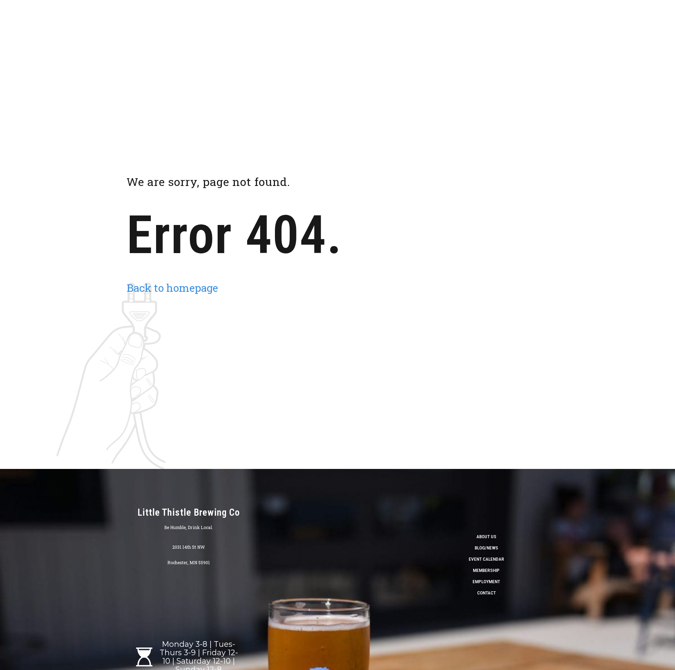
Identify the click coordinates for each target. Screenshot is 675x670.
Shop (461, 17)
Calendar (556, 17)
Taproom (488, 17)
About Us (434, 17)
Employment (486, 581)
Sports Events (637, 17)
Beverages (521, 17)
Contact (486, 592)
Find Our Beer (594, 17)
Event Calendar (486, 559)
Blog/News (486, 547)
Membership (486, 570)
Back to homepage (172, 288)
